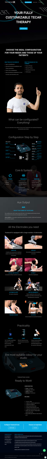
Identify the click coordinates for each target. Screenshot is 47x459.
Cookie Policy (38, 455)
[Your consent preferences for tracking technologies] (45, 457)
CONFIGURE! (11, 427)
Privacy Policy (7, 442)
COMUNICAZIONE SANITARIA (12, 457)
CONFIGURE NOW (24, 28)
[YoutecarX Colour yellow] (23, 369)
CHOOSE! (35, 427)
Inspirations (35, 2)
